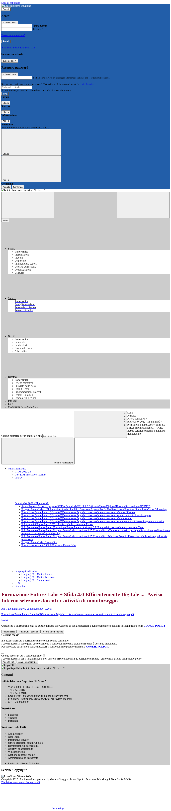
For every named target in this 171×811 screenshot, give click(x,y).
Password (38, 29)
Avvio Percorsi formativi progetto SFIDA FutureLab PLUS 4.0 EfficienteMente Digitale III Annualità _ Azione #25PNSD (85, 506)
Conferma (18, 187)
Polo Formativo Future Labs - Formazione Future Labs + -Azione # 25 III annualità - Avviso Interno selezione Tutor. (82, 527)
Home (130, 412)
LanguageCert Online (26, 571)
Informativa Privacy (18, 739)
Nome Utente (40, 25)
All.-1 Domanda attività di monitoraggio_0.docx (26, 608)
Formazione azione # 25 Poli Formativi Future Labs (48, 545)
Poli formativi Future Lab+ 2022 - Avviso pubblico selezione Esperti (57, 524)
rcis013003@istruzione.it (42, 695)
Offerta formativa (136, 418)
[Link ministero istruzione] (16, 5)
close (5, 220)
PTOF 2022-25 (23, 471)
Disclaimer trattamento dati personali (20, 782)
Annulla (6, 187)
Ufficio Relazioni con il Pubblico (25, 742)
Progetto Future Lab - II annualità (39, 542)
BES (17, 583)
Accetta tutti (52, 631)
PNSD (18, 477)
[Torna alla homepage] (85, 190)
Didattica (131, 415)
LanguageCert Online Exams (36, 574)
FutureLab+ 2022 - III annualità (143, 421)
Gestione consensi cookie (21, 754)
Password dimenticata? (13, 35)
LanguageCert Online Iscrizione (38, 577)
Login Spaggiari (87, 84)
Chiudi (6, 103)
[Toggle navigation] (27, 205)
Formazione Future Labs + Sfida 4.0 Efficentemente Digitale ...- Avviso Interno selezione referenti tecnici (76, 518)
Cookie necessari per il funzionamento (21, 655)
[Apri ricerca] (143, 205)
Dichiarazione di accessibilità (23, 745)
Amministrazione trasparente (23, 757)
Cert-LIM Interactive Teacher (30, 474)
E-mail (36, 77)
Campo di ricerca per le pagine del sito (21, 435)
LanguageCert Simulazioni (35, 580)
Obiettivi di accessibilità (20, 748)
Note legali (14, 736)
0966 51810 (19, 689)
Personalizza (9, 631)
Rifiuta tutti (28, 631)
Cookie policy (15, 733)
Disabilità (20, 586)
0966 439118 (20, 692)
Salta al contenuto (10, 2)
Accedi (6, 9)
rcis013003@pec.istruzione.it (43, 698)
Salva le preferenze (27, 662)
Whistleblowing (16, 751)
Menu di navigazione (63, 462)
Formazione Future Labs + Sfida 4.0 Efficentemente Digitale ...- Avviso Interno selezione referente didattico (78, 512)
